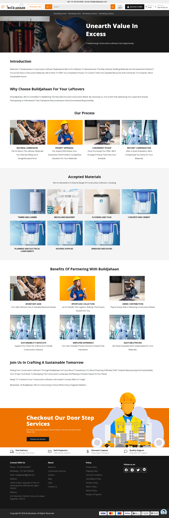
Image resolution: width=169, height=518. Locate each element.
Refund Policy (91, 490)
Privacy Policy (91, 467)
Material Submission (27, 148)
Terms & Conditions (94, 475)
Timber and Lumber (27, 217)
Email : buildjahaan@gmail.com (22, 475)
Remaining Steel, (60, 13)
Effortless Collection (83, 304)
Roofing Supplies (64, 248)
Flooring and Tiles (101, 217)
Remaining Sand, (74, 13)
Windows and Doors (101, 248)
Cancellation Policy (93, 479)
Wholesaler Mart (35, 7)
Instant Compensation (139, 148)
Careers (51, 475)
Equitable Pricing (133, 343)
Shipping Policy (92, 471)
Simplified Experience (83, 343)
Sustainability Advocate (33, 343)
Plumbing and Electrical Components (27, 250)
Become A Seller (136, 7)
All (47, 7)
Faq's (50, 482)
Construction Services (57, 471)
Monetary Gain (33, 304)
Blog (50, 479)
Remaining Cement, (89, 13)
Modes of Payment (94, 494)
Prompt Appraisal (64, 148)
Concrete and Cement (139, 217)
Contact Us (52, 486)
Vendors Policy (92, 482)
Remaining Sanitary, (106, 13)
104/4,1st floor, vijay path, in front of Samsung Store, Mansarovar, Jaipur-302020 (24, 485)
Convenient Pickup (101, 148)
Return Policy (91, 486)
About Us (52, 467)
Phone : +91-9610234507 (20, 467)
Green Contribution (132, 304)
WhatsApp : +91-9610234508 (22, 471)
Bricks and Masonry (64, 217)
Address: (13, 479)
